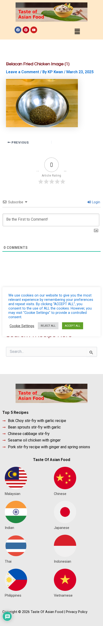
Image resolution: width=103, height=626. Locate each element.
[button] (77, 31)
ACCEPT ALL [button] (72, 325)
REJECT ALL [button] (48, 325)
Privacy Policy (76, 612)
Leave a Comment (22, 72)
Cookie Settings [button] (22, 326)
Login (95, 202)
